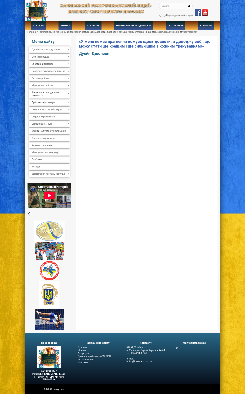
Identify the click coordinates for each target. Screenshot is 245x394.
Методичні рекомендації (45, 152)
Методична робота (42, 85)
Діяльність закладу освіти (46, 49)
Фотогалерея (175, 25)
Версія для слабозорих (179, 15)
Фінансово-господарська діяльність (45, 94)
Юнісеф (36, 166)
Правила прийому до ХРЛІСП (133, 25)
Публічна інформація (43, 102)
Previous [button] (29, 214)
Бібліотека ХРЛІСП (42, 123)
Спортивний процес (42, 64)
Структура (93, 25)
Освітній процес (40, 56)
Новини (65, 25)
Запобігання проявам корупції (48, 173)
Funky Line (58, 389)
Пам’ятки (37, 159)
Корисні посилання (42, 145)
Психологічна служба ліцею (47, 109)
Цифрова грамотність (44, 116)
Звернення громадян (43, 138)
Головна (38, 25)
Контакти (206, 25)
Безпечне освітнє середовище (48, 71)
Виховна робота (40, 78)
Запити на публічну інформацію (49, 131)
